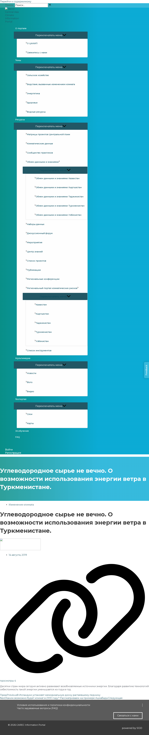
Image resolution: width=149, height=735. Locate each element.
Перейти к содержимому (15, 1)
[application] (59, 162)
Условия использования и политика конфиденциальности (53, 705)
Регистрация (13, 452)
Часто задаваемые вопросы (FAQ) (37, 708)
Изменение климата (21, 504)
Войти (9, 449)
